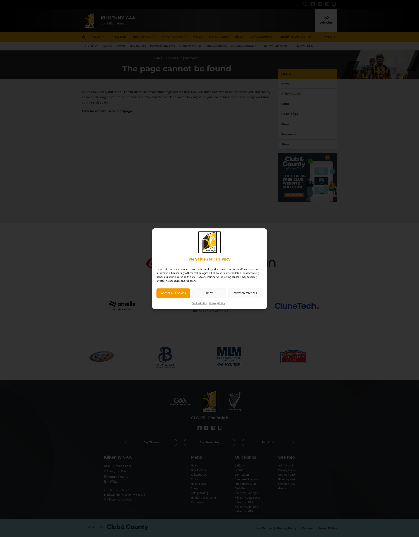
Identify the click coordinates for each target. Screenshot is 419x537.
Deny (209, 293)
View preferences (245, 293)
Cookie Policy (199, 303)
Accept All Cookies (173, 293)
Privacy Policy (217, 303)
